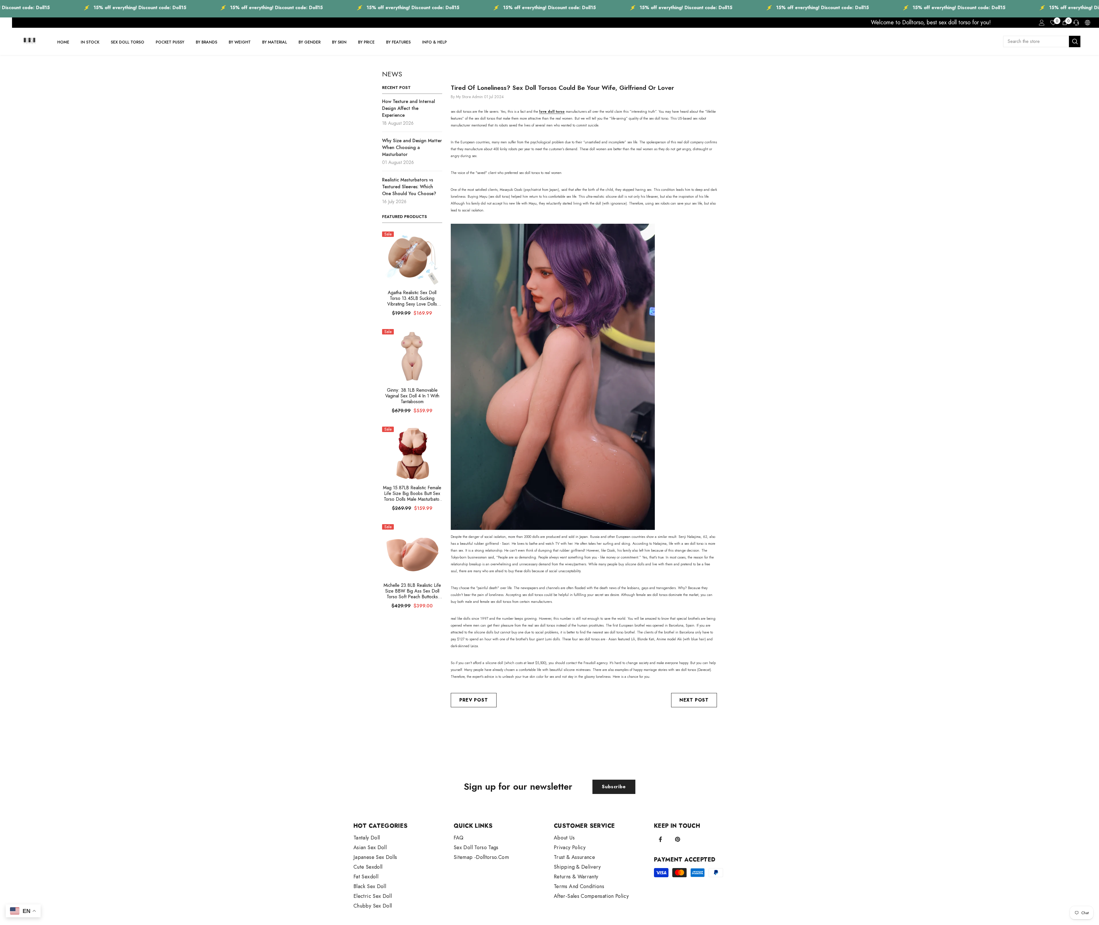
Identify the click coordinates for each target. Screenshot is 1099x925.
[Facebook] (660, 839)
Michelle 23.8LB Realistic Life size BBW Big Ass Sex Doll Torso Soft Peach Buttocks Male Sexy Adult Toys (412, 591)
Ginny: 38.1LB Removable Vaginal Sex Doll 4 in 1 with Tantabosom (412, 396)
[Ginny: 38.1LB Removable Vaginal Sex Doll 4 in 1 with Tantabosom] (412, 356)
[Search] (1041, 41)
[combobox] (1036, 41)
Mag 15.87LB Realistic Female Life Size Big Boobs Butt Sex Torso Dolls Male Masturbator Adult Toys (412, 493)
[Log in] (1042, 22)
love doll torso (552, 111)
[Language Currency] (1087, 22)
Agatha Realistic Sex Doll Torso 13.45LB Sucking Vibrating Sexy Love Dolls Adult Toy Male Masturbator (412, 298)
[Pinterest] (677, 839)
